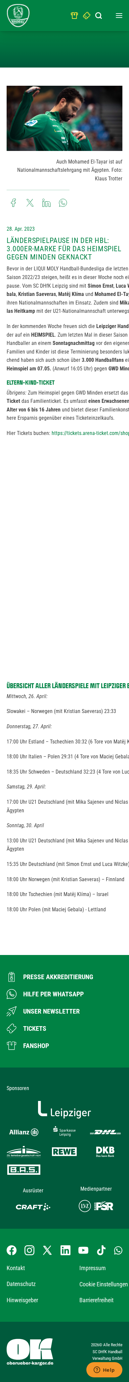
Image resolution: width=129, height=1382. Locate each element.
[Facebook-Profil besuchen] (12, 1250)
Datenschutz (21, 1283)
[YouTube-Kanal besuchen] (83, 1250)
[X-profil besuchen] (47, 1250)
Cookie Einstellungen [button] (103, 1284)
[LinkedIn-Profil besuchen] (65, 1250)
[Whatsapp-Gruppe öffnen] (118, 1250)
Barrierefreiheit (96, 1300)
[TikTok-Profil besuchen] (101, 1250)
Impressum (92, 1267)
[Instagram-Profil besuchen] (29, 1250)
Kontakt (16, 1267)
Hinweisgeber (22, 1300)
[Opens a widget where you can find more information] (104, 1370)
